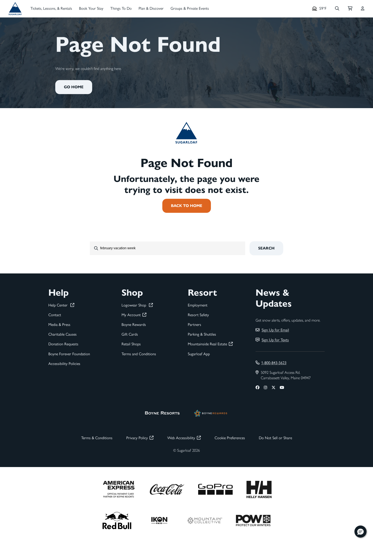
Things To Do (121, 8)
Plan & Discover (151, 8)
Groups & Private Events (190, 8)
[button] (360, 532)
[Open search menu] (337, 8)
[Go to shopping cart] (350, 8)
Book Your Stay (91, 8)
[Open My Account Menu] (363, 8)
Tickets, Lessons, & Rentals (51, 8)
